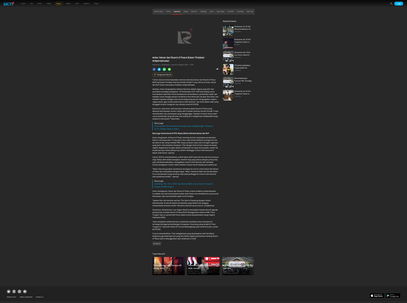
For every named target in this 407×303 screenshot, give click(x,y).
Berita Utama (158, 11)
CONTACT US (39, 297)
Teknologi (240, 11)
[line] (169, 69)
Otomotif (231, 11)
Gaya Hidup (220, 11)
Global (186, 11)
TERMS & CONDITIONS (26, 297)
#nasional (156, 244)
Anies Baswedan (171, 80)
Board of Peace (209, 80)
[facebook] (154, 69)
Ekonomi (194, 11)
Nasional (177, 11)
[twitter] (159, 69)
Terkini (168, 11)
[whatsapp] (164, 69)
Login (399, 4)
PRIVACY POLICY (11, 297)
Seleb (211, 11)
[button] (252, 266)
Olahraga (203, 11)
